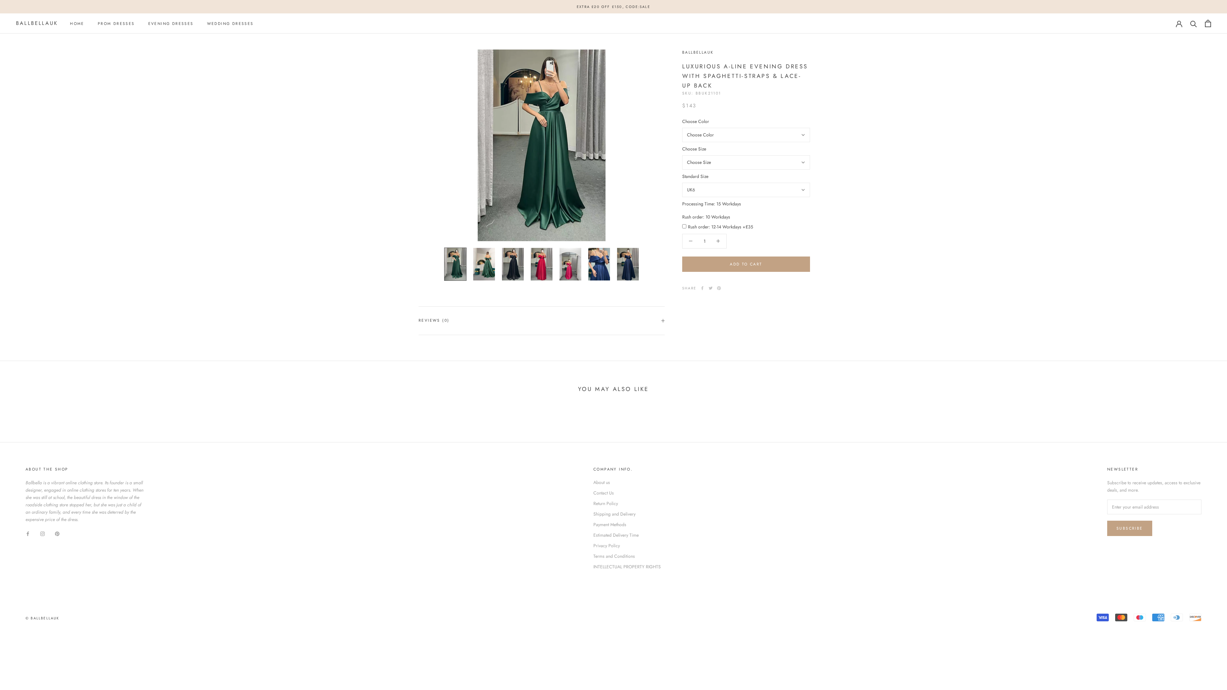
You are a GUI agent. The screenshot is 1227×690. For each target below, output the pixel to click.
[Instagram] (42, 533)
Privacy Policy (606, 545)
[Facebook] (702, 288)
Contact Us (603, 493)
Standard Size (695, 176)
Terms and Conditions (614, 556)
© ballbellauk (42, 618)
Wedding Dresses (230, 24)
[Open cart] (1208, 23)
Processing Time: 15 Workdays (711, 204)
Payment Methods (609, 524)
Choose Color (695, 121)
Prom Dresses (116, 24)
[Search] (1193, 23)
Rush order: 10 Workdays (706, 217)
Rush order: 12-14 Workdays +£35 (720, 227)
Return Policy (605, 503)
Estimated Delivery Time (616, 535)
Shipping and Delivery (614, 514)
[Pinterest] (719, 288)
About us (601, 482)
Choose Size (694, 149)
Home (77, 24)
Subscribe (1129, 528)
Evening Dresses (171, 24)
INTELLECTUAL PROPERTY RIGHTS (627, 567)
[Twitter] (711, 288)
